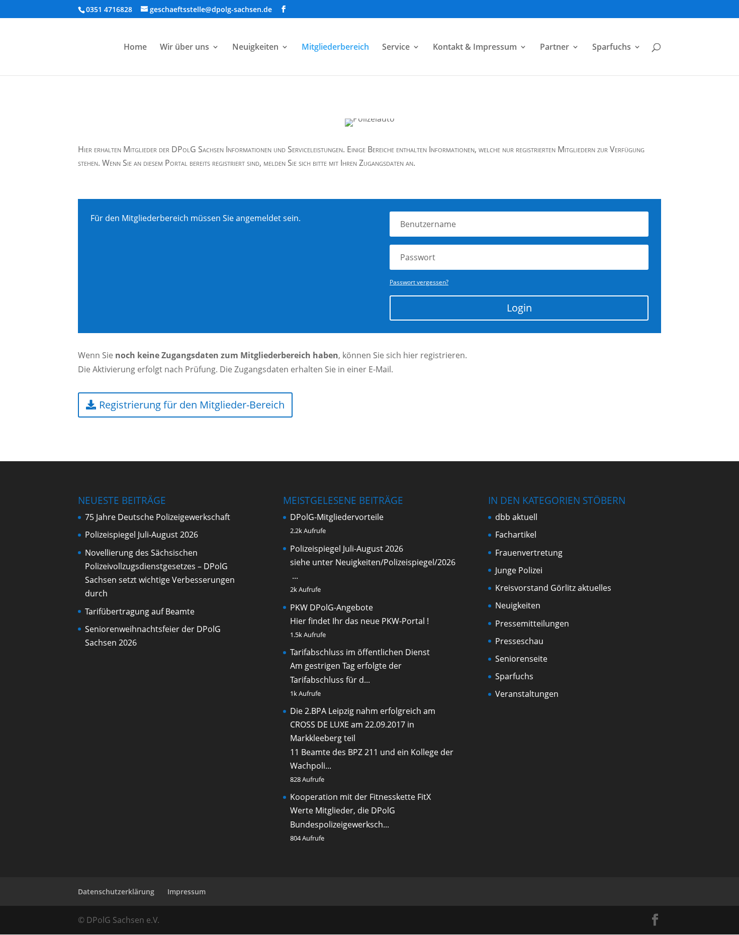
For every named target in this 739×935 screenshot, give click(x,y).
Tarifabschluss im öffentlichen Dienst (360, 652)
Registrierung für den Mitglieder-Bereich (192, 404)
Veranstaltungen (527, 693)
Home (135, 47)
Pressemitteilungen (532, 623)
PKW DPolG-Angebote (331, 607)
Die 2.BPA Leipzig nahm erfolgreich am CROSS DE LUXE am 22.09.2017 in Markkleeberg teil (362, 724)
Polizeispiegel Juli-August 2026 (141, 534)
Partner (554, 47)
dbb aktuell (516, 517)
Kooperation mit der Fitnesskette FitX (360, 796)
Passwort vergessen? (419, 282)
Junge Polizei (518, 570)
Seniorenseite (521, 658)
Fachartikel (515, 534)
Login (519, 308)
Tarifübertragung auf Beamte (140, 611)
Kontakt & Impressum (475, 47)
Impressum (186, 891)
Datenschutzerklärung (116, 891)
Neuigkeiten (255, 47)
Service (396, 47)
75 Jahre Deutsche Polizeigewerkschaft (157, 517)
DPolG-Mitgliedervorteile (337, 517)
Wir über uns (184, 47)
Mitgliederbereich (335, 47)
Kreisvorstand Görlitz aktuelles (553, 587)
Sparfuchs (611, 47)
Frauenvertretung (529, 552)
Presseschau (519, 641)
